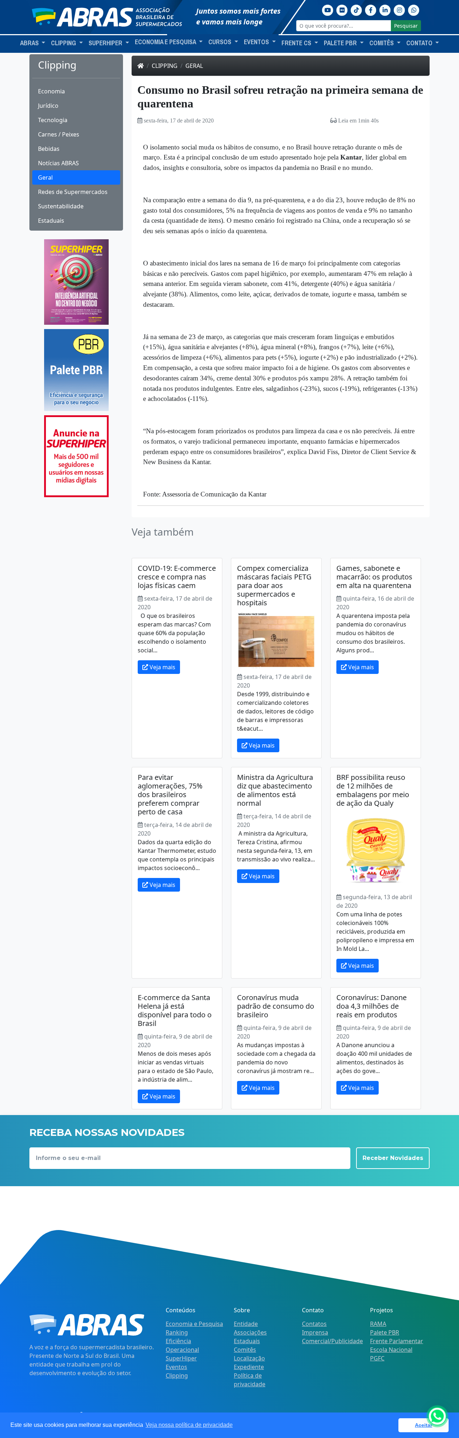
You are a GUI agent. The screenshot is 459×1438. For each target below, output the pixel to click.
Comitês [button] (382, 43)
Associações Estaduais (250, 1336)
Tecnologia (52, 120)
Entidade (246, 1324)
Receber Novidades (393, 1158)
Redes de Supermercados (73, 192)
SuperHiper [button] (106, 43)
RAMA (378, 1324)
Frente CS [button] (297, 43)
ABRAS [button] (30, 43)
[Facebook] (371, 9)
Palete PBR (384, 1332)
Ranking (177, 1332)
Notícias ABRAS (58, 163)
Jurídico (48, 106)
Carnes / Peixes (58, 134)
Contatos (314, 1324)
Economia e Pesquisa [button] (166, 42)
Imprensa (315, 1332)
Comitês (245, 1350)
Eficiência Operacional (182, 1345)
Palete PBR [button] (341, 43)
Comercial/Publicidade (332, 1341)
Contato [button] (420, 43)
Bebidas (49, 149)
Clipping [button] (64, 43)
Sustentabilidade (61, 206)
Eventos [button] (257, 42)
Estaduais (51, 221)
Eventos (176, 1367)
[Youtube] (328, 9)
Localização (249, 1358)
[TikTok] (356, 9)
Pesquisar (406, 25)
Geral (45, 177)
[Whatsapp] (414, 9)
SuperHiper (181, 1358)
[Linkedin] (385, 9)
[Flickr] (342, 9)
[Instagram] (399, 9)
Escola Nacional (391, 1350)
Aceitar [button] (423, 1425)
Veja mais (161, 667)
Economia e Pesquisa (194, 1324)
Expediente (249, 1367)
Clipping (165, 66)
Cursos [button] (220, 42)
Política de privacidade (249, 1380)
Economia (51, 91)
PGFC (377, 1358)
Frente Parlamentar (396, 1341)
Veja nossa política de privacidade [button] (189, 1425)
